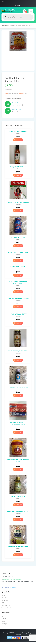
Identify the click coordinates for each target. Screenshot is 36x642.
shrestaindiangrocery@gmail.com (13, 579)
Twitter (14, 587)
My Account (18, 5)
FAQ (3, 603)
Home (3, 595)
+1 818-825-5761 (8, 576)
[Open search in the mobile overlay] (18, 17)
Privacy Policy (6, 605)
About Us (4, 598)
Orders (4, 618)
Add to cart (18, 140)
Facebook (6, 587)
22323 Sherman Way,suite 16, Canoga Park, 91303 (18, 581)
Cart (3, 616)
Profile (4, 621)
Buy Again (4, 624)
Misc (9, 25)
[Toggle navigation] (30, 11)
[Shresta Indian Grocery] (8, 10)
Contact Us (5, 600)
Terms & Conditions (7, 608)
